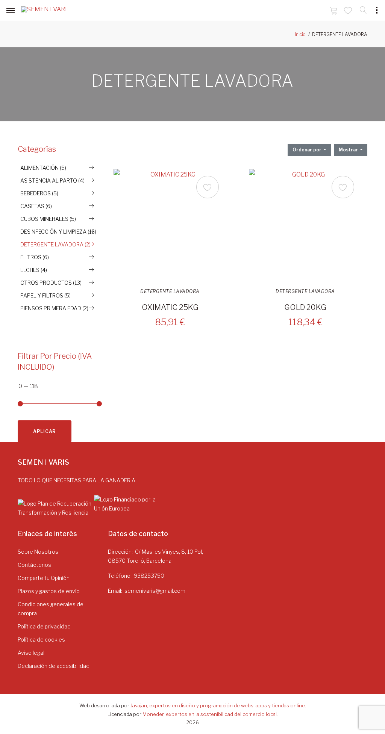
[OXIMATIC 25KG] (170, 225)
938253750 (149, 575)
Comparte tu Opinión (44, 578)
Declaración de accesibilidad (53, 666)
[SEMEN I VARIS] (43, 10)
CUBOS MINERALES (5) (48, 219)
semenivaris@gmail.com (154, 591)
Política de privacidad (44, 626)
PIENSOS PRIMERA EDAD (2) (54, 308)
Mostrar (349, 150)
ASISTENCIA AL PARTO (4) (52, 180)
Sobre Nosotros (38, 551)
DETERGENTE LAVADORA (170, 291)
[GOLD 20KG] (305, 225)
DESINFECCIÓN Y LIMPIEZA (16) (58, 231)
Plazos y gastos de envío (49, 591)
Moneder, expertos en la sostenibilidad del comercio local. (210, 714)
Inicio (300, 34)
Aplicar (44, 431)
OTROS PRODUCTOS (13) (51, 282)
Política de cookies (41, 639)
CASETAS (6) (36, 206)
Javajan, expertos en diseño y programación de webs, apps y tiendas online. (218, 705)
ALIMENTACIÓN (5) (43, 168)
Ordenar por (308, 150)
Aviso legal (31, 652)
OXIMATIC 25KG (170, 307)
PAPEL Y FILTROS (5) (45, 295)
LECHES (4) (33, 270)
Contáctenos (34, 565)
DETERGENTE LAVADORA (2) (55, 244)
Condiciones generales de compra (50, 608)
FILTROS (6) (34, 257)
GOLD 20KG (305, 307)
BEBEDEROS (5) (39, 193)
